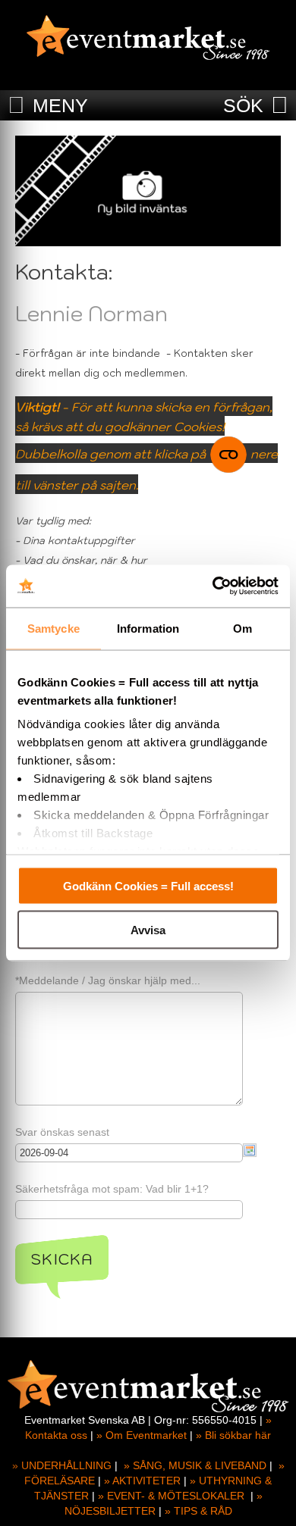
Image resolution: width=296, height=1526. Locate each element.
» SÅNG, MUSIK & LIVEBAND (195, 1465)
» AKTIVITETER (142, 1480)
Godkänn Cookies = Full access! (148, 885)
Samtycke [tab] (53, 627)
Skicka (61, 1259)
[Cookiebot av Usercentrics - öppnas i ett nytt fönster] (213, 586)
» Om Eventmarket (141, 1435)
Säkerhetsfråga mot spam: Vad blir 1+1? (112, 1189)
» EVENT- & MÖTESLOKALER (171, 1496)
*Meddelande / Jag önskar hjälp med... (107, 980)
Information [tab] (148, 627)
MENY (60, 105)
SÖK (243, 105)
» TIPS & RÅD (198, 1511)
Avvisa (148, 930)
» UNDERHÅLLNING (62, 1465)
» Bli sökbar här (233, 1435)
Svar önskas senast (62, 1132)
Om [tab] (242, 627)
